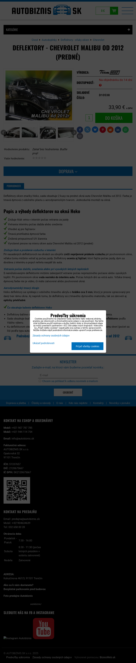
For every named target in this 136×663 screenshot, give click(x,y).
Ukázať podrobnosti (43, 343)
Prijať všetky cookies (87, 346)
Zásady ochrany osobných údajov (51, 335)
